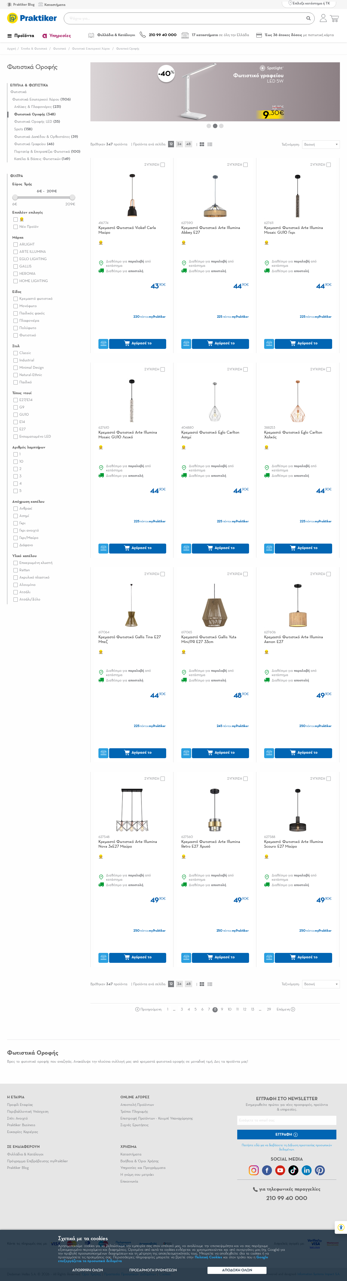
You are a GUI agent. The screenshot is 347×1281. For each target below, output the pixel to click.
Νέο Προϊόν (28, 227)
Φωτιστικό (27, 335)
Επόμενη (283, 1009)
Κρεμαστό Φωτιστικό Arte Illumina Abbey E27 (210, 230)
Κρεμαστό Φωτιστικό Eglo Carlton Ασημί (210, 435)
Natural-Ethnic (30, 375)
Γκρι (22, 523)
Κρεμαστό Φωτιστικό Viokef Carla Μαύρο (127, 230)
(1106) (41, 99)
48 (188, 144)
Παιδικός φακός (32, 313)
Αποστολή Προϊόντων (137, 1105)
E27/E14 (25, 400)
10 (21, 462)
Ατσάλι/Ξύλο (29, 599)
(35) (37, 122)
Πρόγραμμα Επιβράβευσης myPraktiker (37, 1161)
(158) (23, 129)
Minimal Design (31, 368)
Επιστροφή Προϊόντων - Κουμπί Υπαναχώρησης (156, 1118)
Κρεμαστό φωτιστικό (36, 299)
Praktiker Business (21, 1125)
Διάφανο (26, 545)
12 (171, 144)
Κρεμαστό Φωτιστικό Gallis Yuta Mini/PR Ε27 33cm (208, 639)
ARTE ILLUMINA (32, 252)
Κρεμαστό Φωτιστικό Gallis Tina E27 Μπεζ (129, 639)
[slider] (15, 197)
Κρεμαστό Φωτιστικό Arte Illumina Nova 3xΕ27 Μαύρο (127, 844)
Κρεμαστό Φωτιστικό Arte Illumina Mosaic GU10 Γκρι (293, 230)
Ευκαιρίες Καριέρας (22, 1132)
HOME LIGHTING (33, 281)
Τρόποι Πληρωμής (134, 1112)
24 (179, 144)
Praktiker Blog (23, 4)
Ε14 (22, 422)
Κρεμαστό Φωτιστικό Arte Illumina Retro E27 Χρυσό (210, 844)
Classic (25, 353)
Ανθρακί (25, 509)
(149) (42, 159)
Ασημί (24, 516)
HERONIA (27, 274)
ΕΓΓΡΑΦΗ (284, 1135)
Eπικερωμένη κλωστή (35, 563)
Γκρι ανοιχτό (29, 531)
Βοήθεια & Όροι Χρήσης (139, 1161)
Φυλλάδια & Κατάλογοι (25, 1154)
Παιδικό (25, 382)
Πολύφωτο (27, 328)
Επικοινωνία (129, 1182)
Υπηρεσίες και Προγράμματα (142, 1168)
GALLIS (25, 266)
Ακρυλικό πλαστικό (34, 577)
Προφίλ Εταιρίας (20, 1105)
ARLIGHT (27, 244)
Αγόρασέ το (141, 343)
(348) (35, 114)
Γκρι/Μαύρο (28, 538)
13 (252, 1009)
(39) (46, 137)
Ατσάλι (24, 592)
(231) (37, 107)
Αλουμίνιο (27, 585)
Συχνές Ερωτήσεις (134, 1125)
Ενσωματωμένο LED (35, 437)
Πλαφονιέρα (29, 321)
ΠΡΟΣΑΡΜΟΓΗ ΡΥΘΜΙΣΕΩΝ (153, 1270)
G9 (21, 407)
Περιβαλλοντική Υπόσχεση (27, 1112)
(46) (34, 144)
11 (237, 1009)
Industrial (26, 360)
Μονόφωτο (28, 306)
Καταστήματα (130, 1154)
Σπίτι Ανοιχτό (17, 1118)
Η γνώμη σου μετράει (137, 1175)
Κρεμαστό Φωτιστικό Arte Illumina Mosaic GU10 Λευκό (127, 435)
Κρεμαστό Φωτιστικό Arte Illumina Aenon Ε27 (293, 639)
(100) (47, 152)
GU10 (24, 415)
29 (269, 1009)
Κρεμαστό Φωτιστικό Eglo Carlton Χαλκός (293, 435)
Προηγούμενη (150, 1009)
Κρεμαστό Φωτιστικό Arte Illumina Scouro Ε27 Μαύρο (293, 844)
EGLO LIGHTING (33, 259)
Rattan (24, 570)
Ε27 (22, 429)
